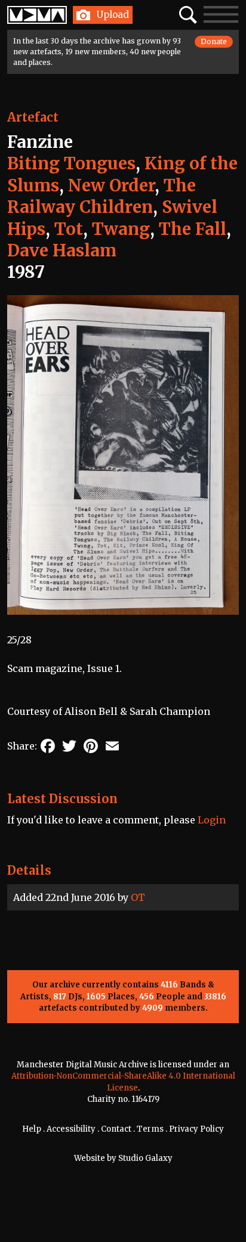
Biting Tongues (71, 163)
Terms (150, 1129)
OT (138, 897)
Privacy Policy (196, 1129)
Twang (121, 229)
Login (212, 820)
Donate (214, 41)
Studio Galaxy (145, 1158)
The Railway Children (101, 196)
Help (31, 1129)
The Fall (192, 229)
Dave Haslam (61, 250)
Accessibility (71, 1129)
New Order (111, 185)
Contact (116, 1129)
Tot (68, 229)
